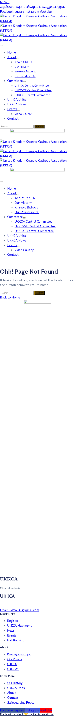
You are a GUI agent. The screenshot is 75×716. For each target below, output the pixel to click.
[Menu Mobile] (1, 45)
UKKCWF (13, 669)
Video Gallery (23, 114)
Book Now (58, 6)
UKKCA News (16, 104)
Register (12, 621)
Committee (15, 81)
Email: (19, 610)
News (11, 630)
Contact (13, 118)
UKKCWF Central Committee (33, 90)
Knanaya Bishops (25, 71)
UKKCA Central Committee (32, 85)
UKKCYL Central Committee (32, 95)
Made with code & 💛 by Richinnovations (27, 714)
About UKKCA (24, 62)
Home (11, 52)
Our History (22, 67)
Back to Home (10, 297)
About (11, 57)
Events (12, 109)
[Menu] (17, 58)
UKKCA (12, 664)
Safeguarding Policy (20, 702)
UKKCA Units (16, 100)
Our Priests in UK (25, 76)
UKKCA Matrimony (19, 625)
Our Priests (14, 659)
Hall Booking (15, 640)
